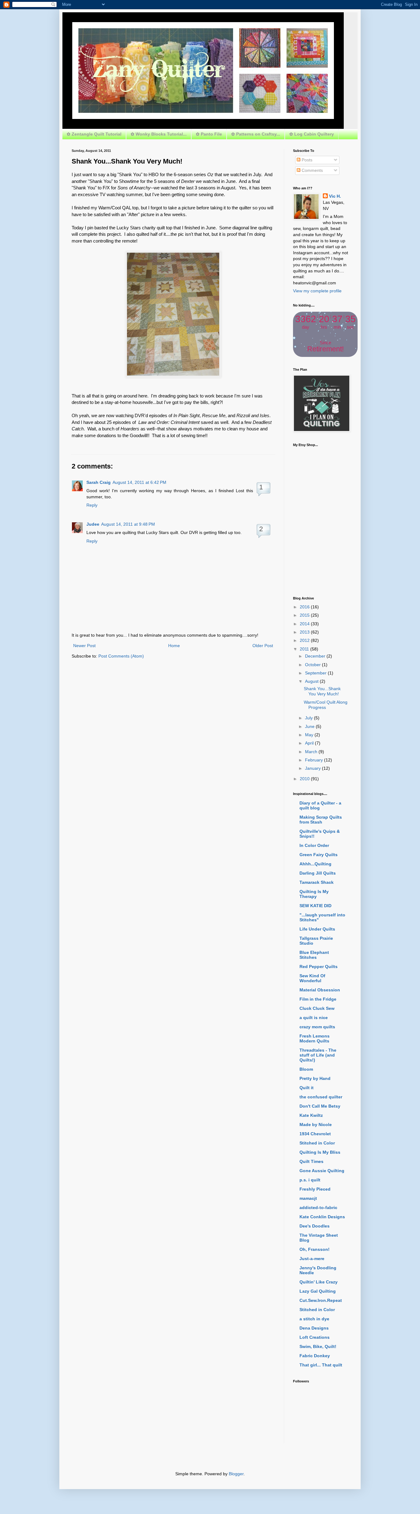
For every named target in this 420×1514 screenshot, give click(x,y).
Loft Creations (314, 1337)
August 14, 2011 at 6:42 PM (139, 482)
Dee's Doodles (314, 1225)
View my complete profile (317, 290)
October (313, 664)
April (310, 743)
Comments (311, 170)
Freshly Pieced (315, 1189)
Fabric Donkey (314, 1355)
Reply (91, 505)
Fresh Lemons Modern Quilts (314, 1038)
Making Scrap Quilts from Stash (320, 819)
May (310, 734)
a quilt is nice (313, 1017)
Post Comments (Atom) (121, 656)
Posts (306, 159)
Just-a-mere (311, 1258)
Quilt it (306, 1087)
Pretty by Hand (315, 1078)
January (313, 768)
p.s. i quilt (309, 1179)
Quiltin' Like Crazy (318, 1281)
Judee (92, 524)
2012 (305, 640)
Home (174, 645)
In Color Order (314, 845)
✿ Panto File (209, 134)
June (310, 726)
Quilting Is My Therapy (314, 894)
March (312, 751)
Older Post (262, 645)
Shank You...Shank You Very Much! (322, 691)
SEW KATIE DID (315, 905)
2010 (305, 778)
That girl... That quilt (320, 1364)
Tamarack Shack (316, 882)
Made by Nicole (315, 1124)
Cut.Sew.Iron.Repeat (320, 1300)
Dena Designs (314, 1328)
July (309, 717)
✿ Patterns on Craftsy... (255, 134)
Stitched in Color (317, 1142)
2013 (305, 632)
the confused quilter (320, 1096)
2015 (305, 615)
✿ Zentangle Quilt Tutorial (94, 134)
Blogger (236, 1473)
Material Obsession (319, 989)
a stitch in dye (314, 1318)
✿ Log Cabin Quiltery (311, 134)
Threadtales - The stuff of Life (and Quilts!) (317, 1055)
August (312, 681)
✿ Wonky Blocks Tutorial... (159, 134)
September (316, 672)
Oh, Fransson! (314, 1249)
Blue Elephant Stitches (314, 955)
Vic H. (335, 196)
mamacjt (308, 1198)
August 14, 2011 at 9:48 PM (128, 524)
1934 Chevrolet (315, 1133)
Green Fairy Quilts (318, 854)
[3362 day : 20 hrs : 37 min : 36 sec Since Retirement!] (325, 355)
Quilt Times (311, 1161)
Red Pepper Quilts (318, 966)
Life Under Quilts (317, 929)
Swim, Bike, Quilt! (317, 1346)
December (316, 656)
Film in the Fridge (317, 999)
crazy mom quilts (317, 1026)
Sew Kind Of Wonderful (312, 978)
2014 (305, 623)
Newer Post (84, 645)
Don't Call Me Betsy (319, 1106)
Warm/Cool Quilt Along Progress (325, 705)
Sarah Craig (98, 482)
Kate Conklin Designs (322, 1216)
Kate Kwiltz (311, 1115)
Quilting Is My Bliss (319, 1152)
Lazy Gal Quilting (317, 1291)
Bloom (306, 1069)
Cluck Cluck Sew (317, 1008)
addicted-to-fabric (318, 1207)
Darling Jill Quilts (317, 873)
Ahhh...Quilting (315, 863)
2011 (305, 648)
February (314, 759)
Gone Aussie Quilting (321, 1170)
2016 (305, 606)
